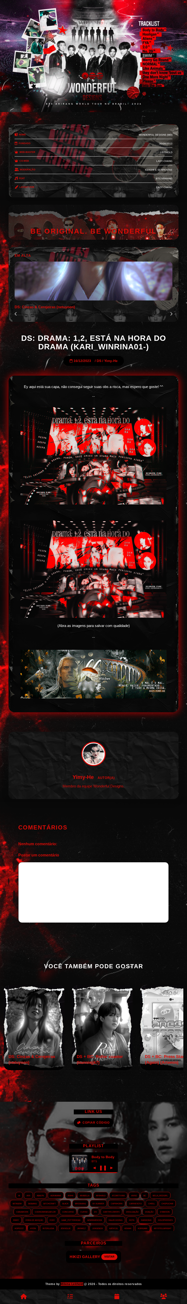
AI (19, 1195)
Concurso (68, 1211)
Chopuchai (167, 1203)
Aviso (134, 1195)
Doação (149, 1211)
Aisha (70, 1195)
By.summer (98, 1203)
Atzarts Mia (118, 1195)
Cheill (151, 1203)
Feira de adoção (34, 1220)
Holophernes (165, 1220)
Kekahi (127, 1228)
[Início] (23, 1297)
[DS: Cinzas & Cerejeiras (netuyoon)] (34, 1069)
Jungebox (97, 1228)
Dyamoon (165, 1211)
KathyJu (113, 1228)
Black (65, 1203)
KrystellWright (162, 1228)
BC (144, 1195)
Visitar (113, 1256)
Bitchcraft (49, 1203)
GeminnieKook (94, 1220)
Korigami (142, 1228)
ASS (28, 1195)
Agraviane (55, 1195)
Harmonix (146, 1220)
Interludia (48, 1228)
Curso (83, 1211)
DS (99, 361)
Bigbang (32, 1203)
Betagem (17, 1203)
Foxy (52, 1220)
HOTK (131, 1220)
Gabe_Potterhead (71, 1220)
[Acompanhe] (117, 1297)
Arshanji (100, 1195)
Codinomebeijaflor (45, 1211)
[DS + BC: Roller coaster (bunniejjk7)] (102, 1069)
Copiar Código (96, 1122)
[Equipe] (163, 1297)
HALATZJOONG (115, 1220)
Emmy (16, 1220)
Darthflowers (111, 1211)
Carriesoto (135, 1203)
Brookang (80, 1203)
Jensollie (66, 1228)
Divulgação (132, 1211)
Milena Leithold (72, 1284)
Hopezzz (19, 1228)
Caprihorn (116, 1203)
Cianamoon (22, 1211)
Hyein (33, 1228)
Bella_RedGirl (160, 1195)
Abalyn (40, 1195)
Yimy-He (111, 361)
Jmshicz (81, 1228)
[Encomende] (70, 1297)
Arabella (84, 1195)
